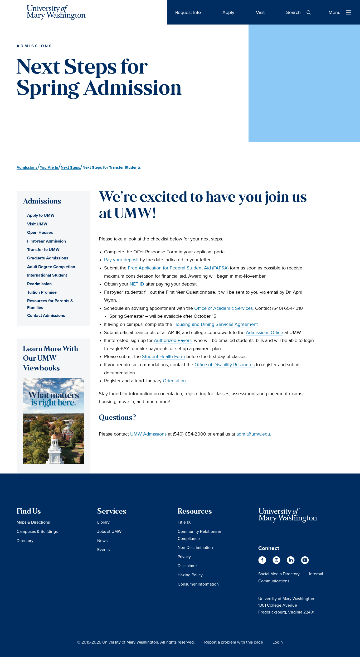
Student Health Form (163, 356)
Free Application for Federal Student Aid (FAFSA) (178, 268)
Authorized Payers (173, 340)
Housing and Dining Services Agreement (215, 324)
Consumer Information (198, 584)
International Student (47, 275)
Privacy (184, 556)
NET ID (137, 284)
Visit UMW (37, 224)
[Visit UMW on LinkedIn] (291, 562)
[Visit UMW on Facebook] (262, 562)
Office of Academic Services (223, 308)
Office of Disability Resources (224, 365)
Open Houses (40, 232)
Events (103, 549)
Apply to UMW (41, 215)
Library (103, 522)
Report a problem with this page (233, 642)
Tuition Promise (42, 292)
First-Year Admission (46, 241)
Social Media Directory (279, 574)
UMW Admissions (148, 434)
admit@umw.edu (253, 434)
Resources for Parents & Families (50, 304)
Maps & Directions (33, 522)
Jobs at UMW (109, 531)
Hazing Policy (190, 575)
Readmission (39, 284)
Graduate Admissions (47, 258)
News (102, 540)
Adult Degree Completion (51, 267)
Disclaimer (187, 565)
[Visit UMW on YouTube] (305, 562)
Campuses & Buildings (37, 531)
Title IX (184, 522)
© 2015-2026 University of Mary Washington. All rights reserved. (136, 642)
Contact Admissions (46, 315)
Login (278, 642)
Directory (25, 540)
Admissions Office (264, 332)
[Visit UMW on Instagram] (277, 562)
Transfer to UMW (43, 250)
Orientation (174, 381)
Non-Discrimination (195, 547)
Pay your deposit (121, 260)
